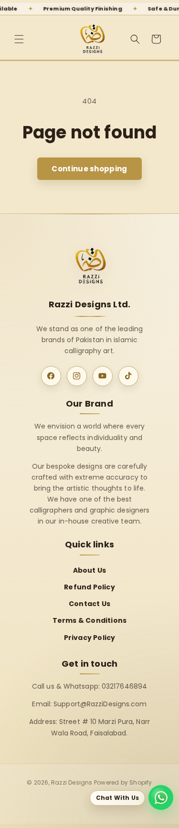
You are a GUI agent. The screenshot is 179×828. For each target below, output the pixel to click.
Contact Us (89, 603)
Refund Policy (89, 587)
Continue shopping (89, 169)
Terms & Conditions (90, 620)
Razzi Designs (72, 782)
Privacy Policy (90, 637)
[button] (19, 39)
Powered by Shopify (123, 782)
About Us (89, 570)
